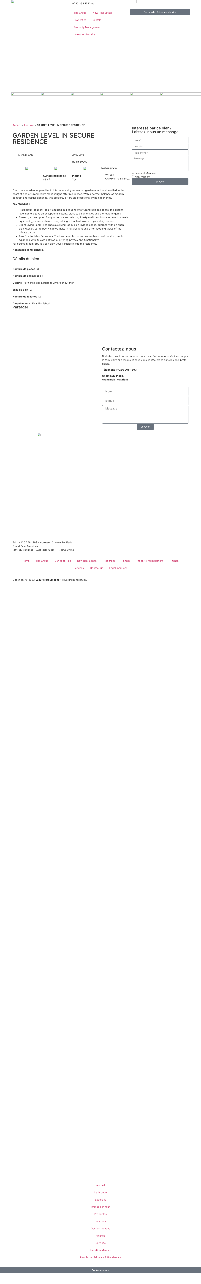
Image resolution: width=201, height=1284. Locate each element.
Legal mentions (118, 568)
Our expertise (63, 560)
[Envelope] (16, 532)
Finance (174, 560)
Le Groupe (100, 1192)
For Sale (29, 125)
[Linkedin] (42, 532)
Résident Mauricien (146, 173)
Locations (100, 1221)
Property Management (87, 27)
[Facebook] (25, 532)
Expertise (100, 1199)
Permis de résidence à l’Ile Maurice (100, 1257)
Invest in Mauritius (84, 34)
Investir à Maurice (100, 1250)
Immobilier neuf (100, 1206)
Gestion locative (100, 1228)
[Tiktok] (68, 532)
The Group (80, 12)
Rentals (96, 19)
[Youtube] (51, 532)
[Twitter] (60, 532)
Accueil (17, 125)
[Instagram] (34, 532)
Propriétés (100, 1214)
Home (26, 560)
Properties (80, 19)
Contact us (96, 568)
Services (79, 568)
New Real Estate (102, 12)
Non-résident (142, 176)
